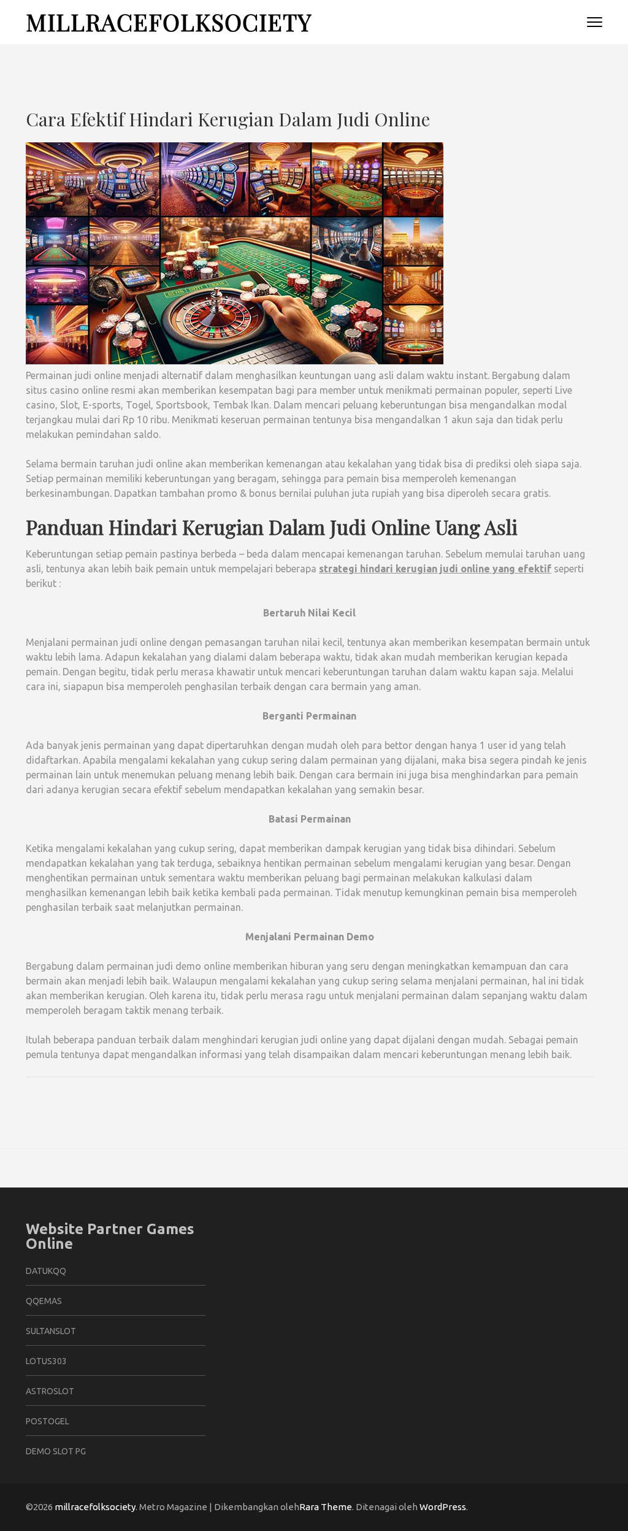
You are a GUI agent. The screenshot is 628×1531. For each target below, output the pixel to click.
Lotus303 (46, 1361)
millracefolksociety (169, 21)
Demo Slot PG (56, 1451)
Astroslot (50, 1391)
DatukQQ (46, 1271)
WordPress (442, 1507)
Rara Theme (325, 1507)
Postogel (47, 1421)
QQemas (44, 1301)
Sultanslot (51, 1331)
